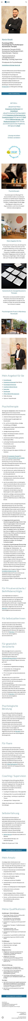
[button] (2, 2)
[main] (14, 53)
